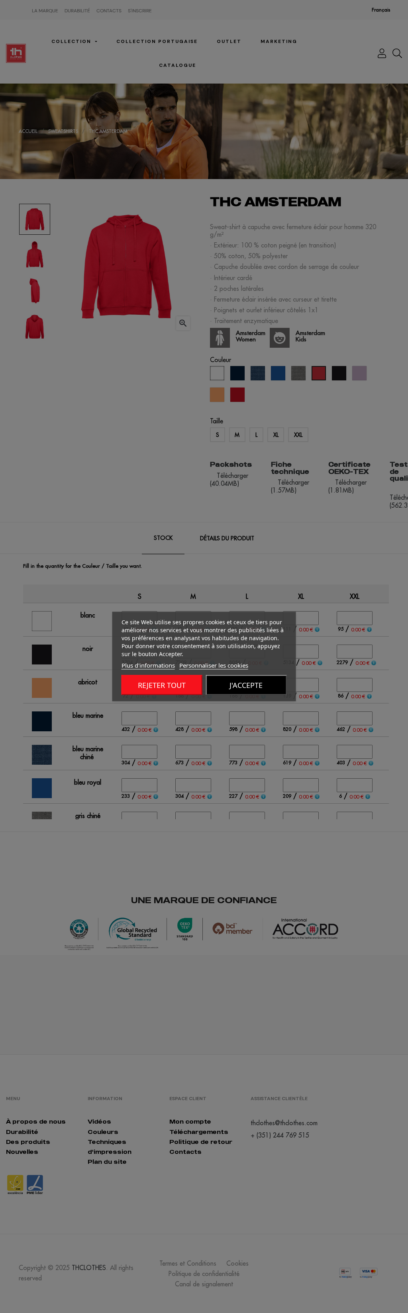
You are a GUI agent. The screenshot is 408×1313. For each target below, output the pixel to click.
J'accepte (246, 685)
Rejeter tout (162, 685)
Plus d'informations (148, 665)
